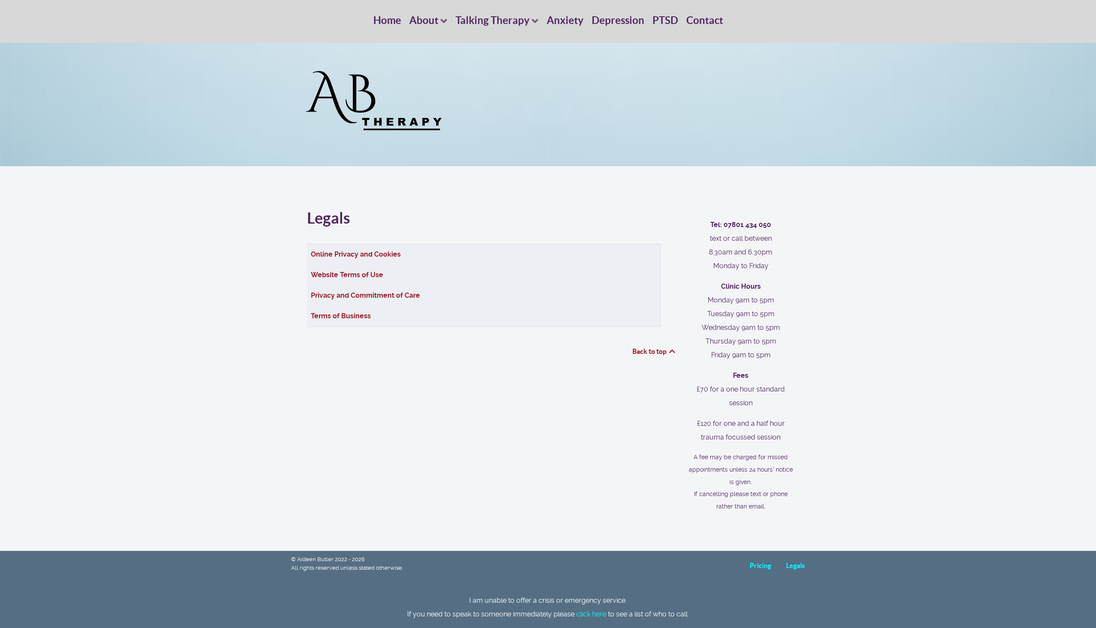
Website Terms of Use (347, 275)
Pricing (760, 565)
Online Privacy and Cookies (356, 254)
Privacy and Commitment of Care (365, 295)
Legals (795, 565)
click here (591, 614)
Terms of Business (341, 316)
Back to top (650, 351)
